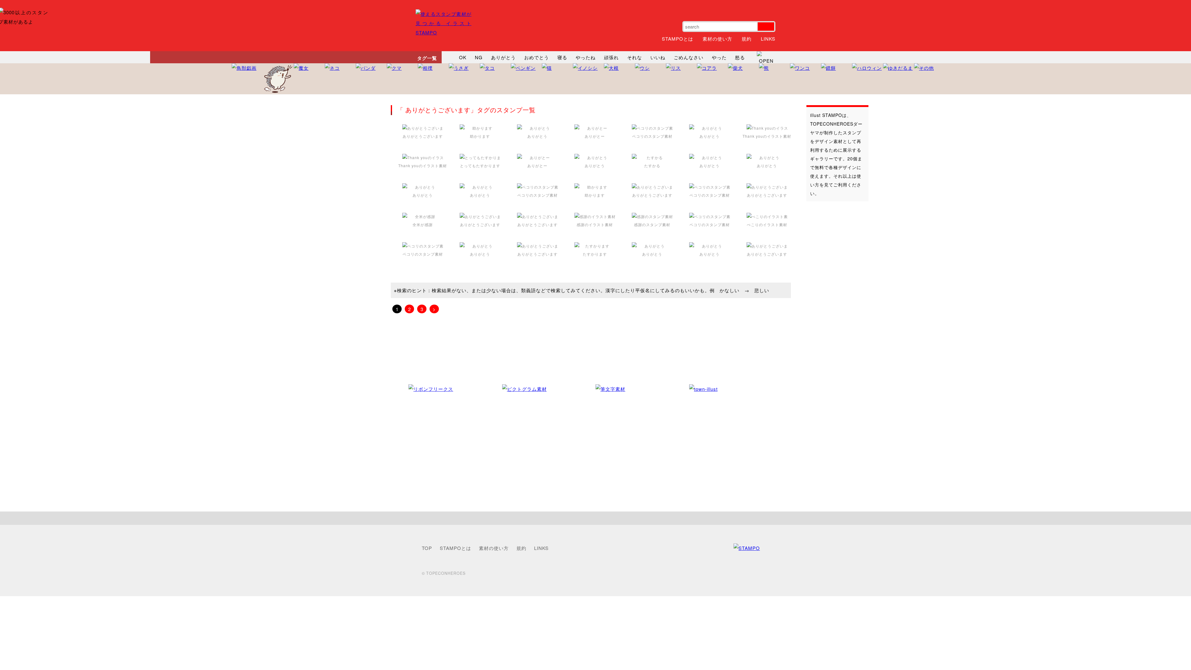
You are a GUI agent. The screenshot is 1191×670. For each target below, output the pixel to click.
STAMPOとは (677, 38)
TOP (427, 548)
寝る (562, 57)
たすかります (595, 254)
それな (634, 57)
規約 (747, 38)
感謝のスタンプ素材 (652, 224)
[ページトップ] (595, 518)
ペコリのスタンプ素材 (652, 136)
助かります (480, 136)
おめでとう (536, 57)
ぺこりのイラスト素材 (767, 224)
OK (462, 57)
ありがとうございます (423, 136)
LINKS (768, 38)
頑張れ (611, 57)
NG (479, 57)
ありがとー (595, 136)
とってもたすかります (480, 165)
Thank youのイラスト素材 (767, 136)
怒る (740, 57)
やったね (586, 57)
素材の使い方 (717, 38)
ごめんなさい (688, 57)
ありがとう (503, 57)
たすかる (652, 165)
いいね (657, 57)
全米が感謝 (423, 224)
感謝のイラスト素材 (595, 224)
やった (719, 57)
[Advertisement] (831, 304)
